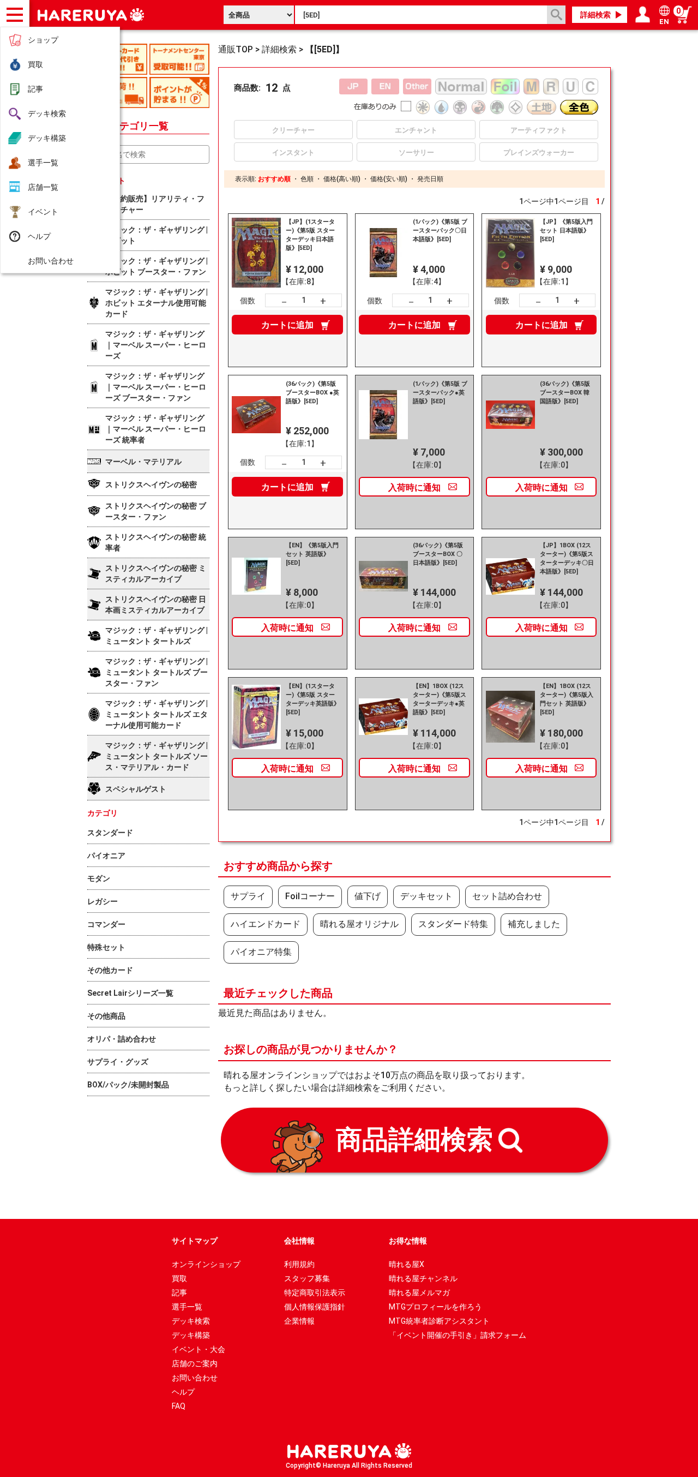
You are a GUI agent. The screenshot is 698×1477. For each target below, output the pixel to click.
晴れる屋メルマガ (419, 1292)
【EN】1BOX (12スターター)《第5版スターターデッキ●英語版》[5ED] (439, 699)
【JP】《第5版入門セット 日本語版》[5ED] (566, 230)
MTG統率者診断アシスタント (439, 1321)
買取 (35, 64)
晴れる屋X (406, 1264)
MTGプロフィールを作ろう (435, 1306)
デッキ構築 (47, 138)
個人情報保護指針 (314, 1306)
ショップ (43, 39)
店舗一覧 (43, 187)
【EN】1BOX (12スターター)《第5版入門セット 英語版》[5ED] (566, 699)
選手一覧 (43, 162)
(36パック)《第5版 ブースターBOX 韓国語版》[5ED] (565, 392)
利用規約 (299, 1264)
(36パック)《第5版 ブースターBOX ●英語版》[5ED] (312, 392)
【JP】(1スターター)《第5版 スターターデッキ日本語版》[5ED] (310, 235)
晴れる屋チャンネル (423, 1278)
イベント (43, 211)
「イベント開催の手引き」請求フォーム (457, 1335)
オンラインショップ (206, 1264)
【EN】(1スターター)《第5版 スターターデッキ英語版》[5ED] (313, 699)
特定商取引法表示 (314, 1292)
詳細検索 (595, 14)
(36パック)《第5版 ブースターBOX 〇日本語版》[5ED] (438, 554)
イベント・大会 (198, 1349)
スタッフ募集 (307, 1278)
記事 (35, 89)
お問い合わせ (51, 260)
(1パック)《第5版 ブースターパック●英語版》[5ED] (440, 392)
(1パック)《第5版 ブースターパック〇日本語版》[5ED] (440, 230)
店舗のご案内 (195, 1363)
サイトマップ (195, 1240)
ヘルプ (39, 236)
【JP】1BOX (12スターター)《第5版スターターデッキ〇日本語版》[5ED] (567, 558)
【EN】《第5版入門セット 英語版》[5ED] (312, 554)
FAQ (178, 1406)
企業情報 (299, 1321)
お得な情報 (408, 1240)
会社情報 (299, 1240)
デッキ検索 (47, 113)
